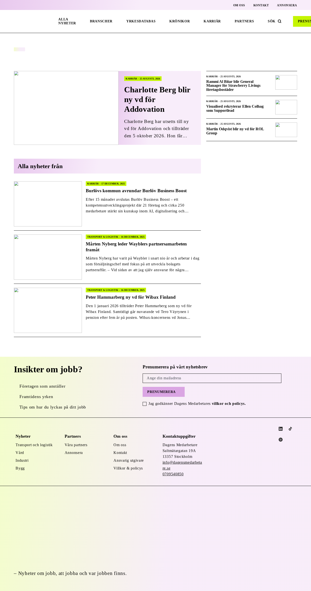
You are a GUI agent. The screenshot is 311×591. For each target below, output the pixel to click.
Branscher (101, 21)
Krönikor (179, 21)
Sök (272, 21)
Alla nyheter (67, 21)
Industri (22, 460)
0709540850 (173, 474)
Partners (244, 21)
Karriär (212, 21)
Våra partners (76, 445)
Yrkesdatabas (141, 21)
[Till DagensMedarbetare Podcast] (281, 440)
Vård (20, 453)
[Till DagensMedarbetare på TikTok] (290, 429)
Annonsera (287, 5)
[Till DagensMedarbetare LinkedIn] (281, 429)
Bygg (20, 468)
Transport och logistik (34, 445)
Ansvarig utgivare (128, 460)
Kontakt (261, 5)
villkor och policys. (229, 403)
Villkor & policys (128, 468)
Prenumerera (161, 392)
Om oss (239, 5)
